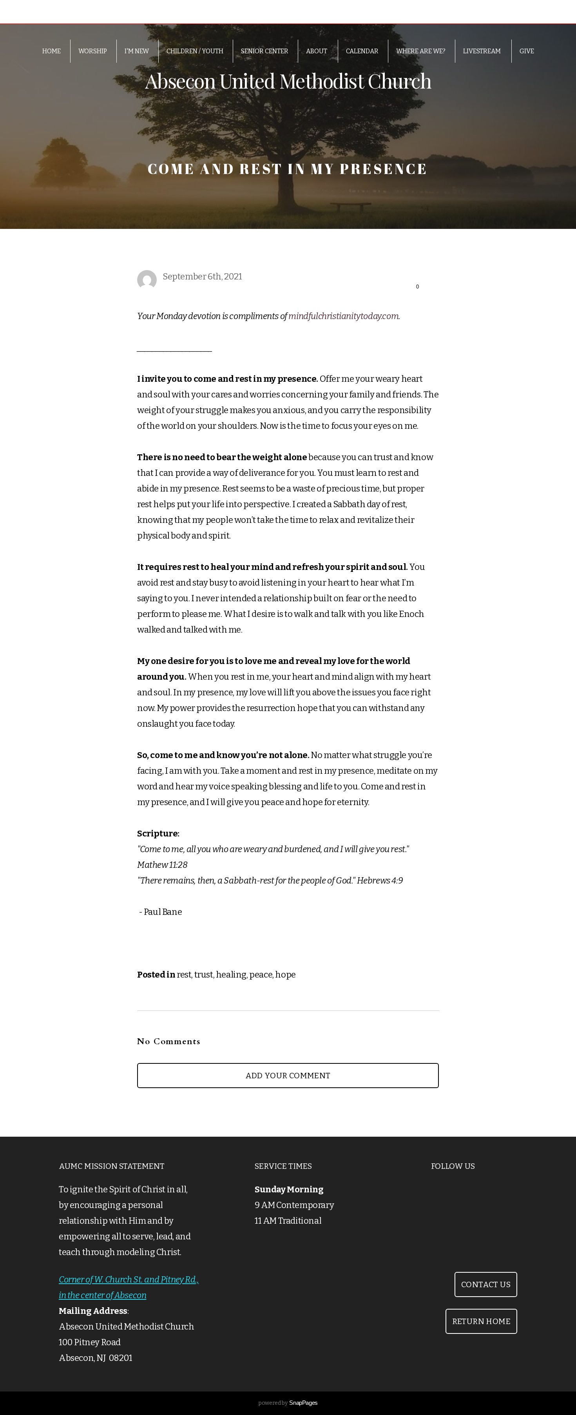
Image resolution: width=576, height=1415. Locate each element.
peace (260, 974)
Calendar (362, 51)
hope (285, 974)
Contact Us (486, 1284)
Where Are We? (421, 51)
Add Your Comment (287, 1075)
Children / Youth (195, 51)
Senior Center (264, 51)
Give (527, 51)
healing (231, 974)
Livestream (482, 51)
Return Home (481, 1321)
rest (184, 974)
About (317, 51)
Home (51, 51)
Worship (92, 51)
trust (203, 974)
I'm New (137, 51)
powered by (288, 1403)
